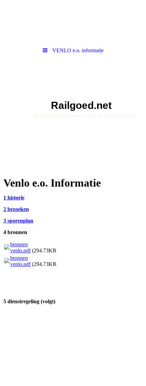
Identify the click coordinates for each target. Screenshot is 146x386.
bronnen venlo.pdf (20, 247)
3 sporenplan (18, 221)
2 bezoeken (16, 209)
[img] (73, 96)
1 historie (13, 197)
